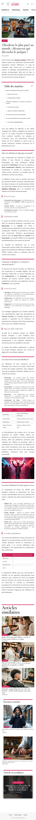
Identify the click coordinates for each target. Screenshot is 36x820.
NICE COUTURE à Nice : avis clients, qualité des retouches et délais (16, 664)
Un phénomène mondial (13, 98)
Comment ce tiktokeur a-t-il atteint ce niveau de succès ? (18, 102)
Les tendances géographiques (15, 122)
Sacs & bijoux (7, 758)
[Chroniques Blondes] (12, 4)
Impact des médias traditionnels (15, 110)
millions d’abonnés (9, 189)
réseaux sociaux (20, 60)
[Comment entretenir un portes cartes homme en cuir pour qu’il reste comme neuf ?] (18, 748)
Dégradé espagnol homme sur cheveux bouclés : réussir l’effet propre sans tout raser (16, 691)
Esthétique (5, 686)
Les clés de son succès (13, 107)
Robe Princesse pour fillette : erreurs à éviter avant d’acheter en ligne (16, 638)
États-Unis (5, 226)
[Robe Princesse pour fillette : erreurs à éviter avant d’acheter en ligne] (18, 626)
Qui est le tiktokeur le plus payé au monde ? (17, 90)
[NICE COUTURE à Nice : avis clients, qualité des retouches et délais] (18, 652)
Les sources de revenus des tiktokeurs (16, 114)
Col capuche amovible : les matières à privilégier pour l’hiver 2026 (18, 730)
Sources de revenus (12, 94)
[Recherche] (28, 3)
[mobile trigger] (3, 4)
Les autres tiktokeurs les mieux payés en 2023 (18, 118)
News (4, 40)
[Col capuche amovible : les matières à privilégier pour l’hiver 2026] (18, 716)
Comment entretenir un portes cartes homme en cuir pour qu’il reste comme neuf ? (17, 761)
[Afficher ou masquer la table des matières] (28, 86)
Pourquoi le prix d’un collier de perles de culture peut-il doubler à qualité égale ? (18, 787)
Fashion (5, 634)
